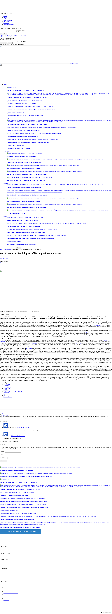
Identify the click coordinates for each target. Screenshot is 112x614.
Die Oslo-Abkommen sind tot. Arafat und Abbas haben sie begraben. (27, 97)
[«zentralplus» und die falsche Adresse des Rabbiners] (25, 217)
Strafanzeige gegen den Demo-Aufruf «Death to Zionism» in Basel (26, 90)
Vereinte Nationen (8, 397)
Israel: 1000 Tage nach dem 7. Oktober (18, 148)
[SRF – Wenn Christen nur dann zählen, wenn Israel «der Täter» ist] (32, 229)
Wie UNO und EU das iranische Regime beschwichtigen (23, 168)
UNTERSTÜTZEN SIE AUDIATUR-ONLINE (22, 531)
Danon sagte (34, 343)
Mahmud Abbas (7, 388)
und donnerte (97, 325)
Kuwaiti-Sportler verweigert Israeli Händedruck (21, 244)
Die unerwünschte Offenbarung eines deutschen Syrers (14, 543)
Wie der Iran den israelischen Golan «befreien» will (14, 565)
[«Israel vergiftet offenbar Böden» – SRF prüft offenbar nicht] (16, 112)
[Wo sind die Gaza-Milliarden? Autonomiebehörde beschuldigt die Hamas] (32, 139)
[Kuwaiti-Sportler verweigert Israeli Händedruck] (14, 241)
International (7, 151)
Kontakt (5, 16)
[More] (65, 265)
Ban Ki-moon (7, 384)
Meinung (6, 183)
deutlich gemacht (59, 367)
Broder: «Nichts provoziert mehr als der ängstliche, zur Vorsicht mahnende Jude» (31, 110)
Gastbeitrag (29, 348)
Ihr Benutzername (20, 30)
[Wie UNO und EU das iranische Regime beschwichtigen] (43, 165)
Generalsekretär (7, 387)
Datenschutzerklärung (9, 24)
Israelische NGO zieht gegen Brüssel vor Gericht (21, 104)
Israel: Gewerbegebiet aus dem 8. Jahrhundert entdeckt (23, 130)
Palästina (6, 390)
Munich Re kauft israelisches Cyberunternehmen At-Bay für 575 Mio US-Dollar (23, 501)
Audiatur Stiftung (8, 20)
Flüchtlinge (6, 385)
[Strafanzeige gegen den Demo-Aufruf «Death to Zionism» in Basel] (11, 87)
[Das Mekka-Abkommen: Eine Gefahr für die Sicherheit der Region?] (59, 121)
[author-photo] (4, 413)
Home (5, 84)
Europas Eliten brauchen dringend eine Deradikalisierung (24, 162)
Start (1, 249)
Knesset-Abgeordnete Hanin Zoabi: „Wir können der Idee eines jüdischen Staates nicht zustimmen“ (25, 572)
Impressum (6, 23)
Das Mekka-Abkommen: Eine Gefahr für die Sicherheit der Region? (27, 124)
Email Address (3, 457)
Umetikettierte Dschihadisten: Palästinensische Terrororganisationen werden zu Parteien (26, 476)
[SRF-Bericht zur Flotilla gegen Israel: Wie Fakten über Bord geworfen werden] (36, 235)
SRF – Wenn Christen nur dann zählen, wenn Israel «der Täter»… (27, 232)
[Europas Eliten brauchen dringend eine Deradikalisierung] (55, 159)
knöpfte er (78, 343)
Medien (5, 216)
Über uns (6, 17)
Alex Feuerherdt (4, 258)
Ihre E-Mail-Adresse (21, 41)
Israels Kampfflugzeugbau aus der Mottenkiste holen (22, 136)
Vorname (2, 451)
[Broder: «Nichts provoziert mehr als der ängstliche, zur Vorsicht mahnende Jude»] (30, 106)
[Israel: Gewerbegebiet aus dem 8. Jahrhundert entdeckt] (41, 127)
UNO (5, 395)
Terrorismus (6, 392)
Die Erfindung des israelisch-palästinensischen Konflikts (16, 470)
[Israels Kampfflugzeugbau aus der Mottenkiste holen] (34, 133)
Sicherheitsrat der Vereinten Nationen (13, 391)
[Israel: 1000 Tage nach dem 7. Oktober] (15, 145)
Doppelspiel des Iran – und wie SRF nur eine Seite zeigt (23, 226)
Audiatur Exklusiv (7, 249)
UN (4, 394)
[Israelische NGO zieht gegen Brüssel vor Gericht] (24, 100)
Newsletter (6, 21)
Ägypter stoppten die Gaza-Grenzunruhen (11, 557)
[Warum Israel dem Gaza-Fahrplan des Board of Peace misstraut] (29, 177)
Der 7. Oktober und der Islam (16, 213)
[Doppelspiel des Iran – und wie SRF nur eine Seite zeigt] (46, 223)
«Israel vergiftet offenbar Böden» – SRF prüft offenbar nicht (25, 116)
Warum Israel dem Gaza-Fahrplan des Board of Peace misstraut (26, 180)
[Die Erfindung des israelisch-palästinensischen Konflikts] (40, 467)
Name (1, 454)
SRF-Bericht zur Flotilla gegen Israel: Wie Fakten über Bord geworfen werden (30, 238)
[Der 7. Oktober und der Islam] (57, 210)
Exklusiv (6, 85)
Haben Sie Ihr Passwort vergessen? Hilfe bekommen (13, 35)
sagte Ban (87, 332)
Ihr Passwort (19, 32)
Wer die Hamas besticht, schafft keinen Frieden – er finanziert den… (27, 174)
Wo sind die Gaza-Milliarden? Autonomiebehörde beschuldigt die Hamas (28, 142)
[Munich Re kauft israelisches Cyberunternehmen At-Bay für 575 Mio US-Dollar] (22, 498)
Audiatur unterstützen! (9, 18)
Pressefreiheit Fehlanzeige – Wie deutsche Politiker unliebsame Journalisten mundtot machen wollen (26, 550)
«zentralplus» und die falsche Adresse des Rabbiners (22, 220)
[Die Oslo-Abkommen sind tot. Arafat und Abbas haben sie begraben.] (59, 94)
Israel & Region (7, 118)
